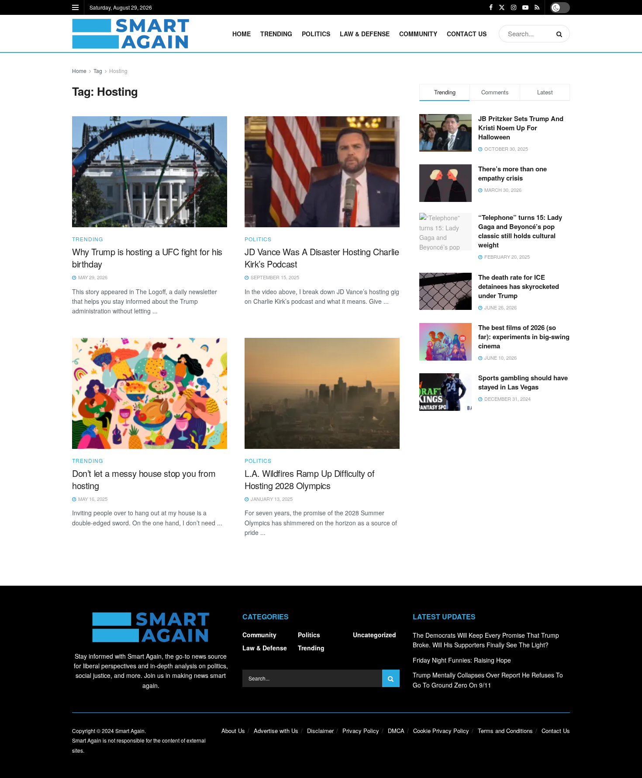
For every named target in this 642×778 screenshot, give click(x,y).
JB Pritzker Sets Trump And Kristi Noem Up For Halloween (520, 128)
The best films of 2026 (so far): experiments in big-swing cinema (524, 337)
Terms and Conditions (505, 730)
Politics (316, 33)
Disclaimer (320, 730)
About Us (233, 730)
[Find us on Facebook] (491, 7)
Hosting (118, 70)
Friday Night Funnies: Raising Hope (462, 660)
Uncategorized (374, 634)
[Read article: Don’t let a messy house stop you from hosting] (149, 393)
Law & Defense (365, 33)
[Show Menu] (75, 7)
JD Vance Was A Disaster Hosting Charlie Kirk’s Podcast (322, 257)
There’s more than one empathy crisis (512, 173)
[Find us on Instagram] (513, 7)
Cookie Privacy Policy (441, 730)
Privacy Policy (360, 730)
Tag (97, 70)
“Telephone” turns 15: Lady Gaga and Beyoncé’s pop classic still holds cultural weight (520, 231)
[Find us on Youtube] (525, 7)
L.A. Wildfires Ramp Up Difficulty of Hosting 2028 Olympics (310, 479)
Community (418, 33)
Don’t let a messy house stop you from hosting (143, 479)
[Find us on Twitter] (502, 7)
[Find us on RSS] (537, 7)
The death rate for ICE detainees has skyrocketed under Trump (518, 286)
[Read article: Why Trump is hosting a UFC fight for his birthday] (149, 171)
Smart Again (130, 730)
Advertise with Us (276, 730)
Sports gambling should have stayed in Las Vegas (523, 382)
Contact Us (467, 33)
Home (241, 33)
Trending (276, 33)
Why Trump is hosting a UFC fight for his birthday (147, 257)
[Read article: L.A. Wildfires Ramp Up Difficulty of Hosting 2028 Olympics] (322, 393)
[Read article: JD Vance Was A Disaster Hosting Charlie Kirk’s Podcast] (322, 171)
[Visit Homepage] (130, 33)
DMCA (396, 730)
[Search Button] (561, 33)
